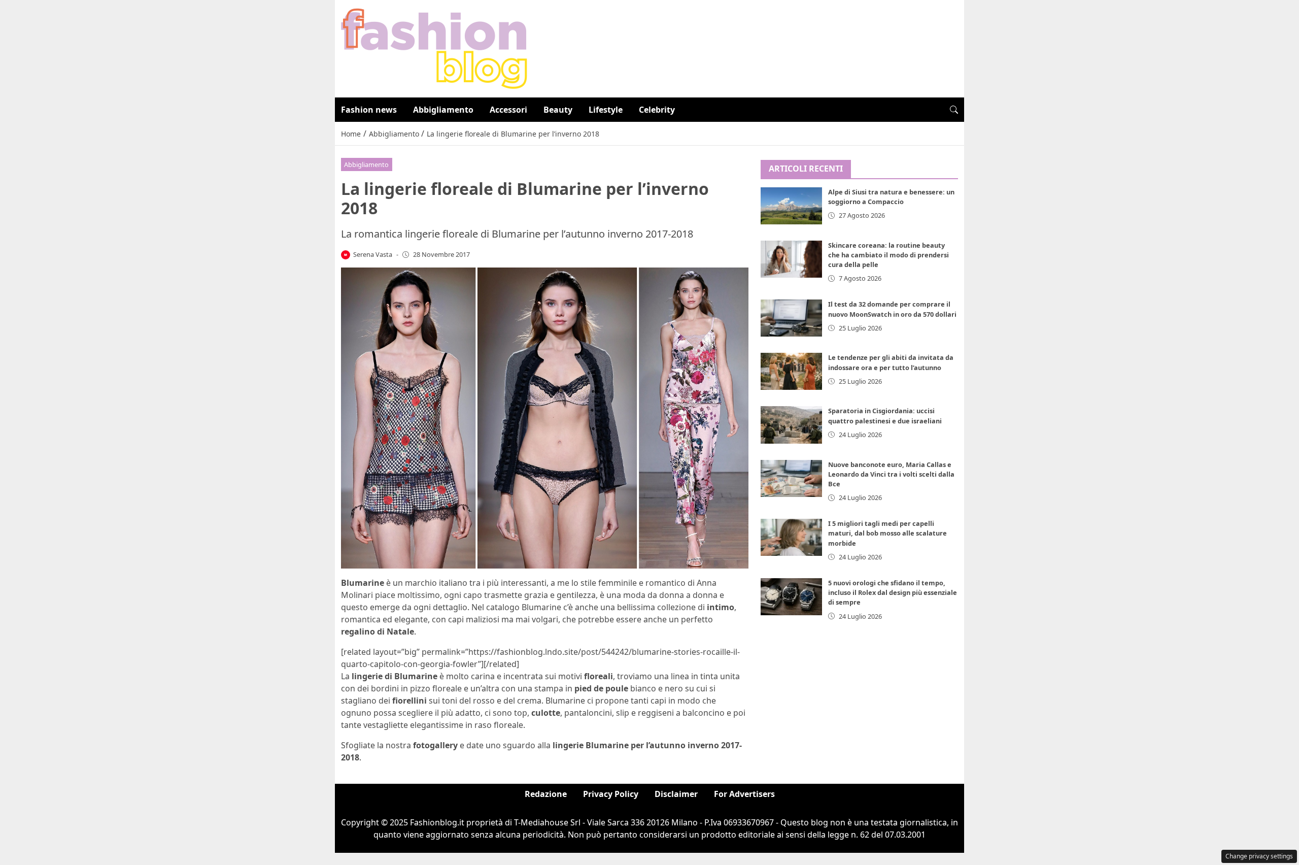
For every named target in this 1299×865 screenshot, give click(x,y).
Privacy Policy (610, 794)
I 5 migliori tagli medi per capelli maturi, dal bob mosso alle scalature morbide (887, 533)
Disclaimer (676, 794)
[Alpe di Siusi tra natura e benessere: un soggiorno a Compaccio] (792, 205)
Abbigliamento (443, 109)
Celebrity (657, 109)
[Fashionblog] (434, 47)
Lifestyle (606, 109)
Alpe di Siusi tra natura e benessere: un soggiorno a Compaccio (891, 196)
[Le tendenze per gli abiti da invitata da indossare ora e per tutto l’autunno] (792, 371)
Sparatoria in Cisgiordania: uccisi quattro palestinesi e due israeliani (885, 415)
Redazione (546, 794)
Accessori (508, 109)
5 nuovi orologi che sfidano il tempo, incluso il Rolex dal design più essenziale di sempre (892, 592)
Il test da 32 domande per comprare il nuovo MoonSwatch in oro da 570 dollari (892, 309)
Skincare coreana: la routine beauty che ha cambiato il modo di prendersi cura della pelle (888, 255)
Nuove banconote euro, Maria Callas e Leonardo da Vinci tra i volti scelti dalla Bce (891, 474)
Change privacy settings (1259, 856)
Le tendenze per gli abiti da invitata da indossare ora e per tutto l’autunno (890, 362)
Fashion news (369, 109)
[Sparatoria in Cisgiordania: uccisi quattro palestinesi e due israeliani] (792, 424)
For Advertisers (744, 794)
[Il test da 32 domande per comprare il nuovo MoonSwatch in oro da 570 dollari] (792, 318)
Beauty (557, 109)
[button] (954, 110)
